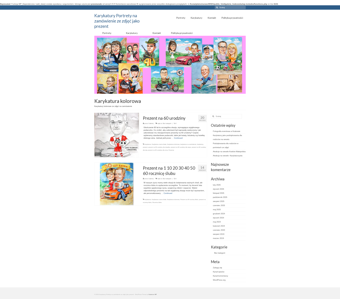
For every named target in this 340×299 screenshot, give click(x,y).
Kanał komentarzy (220, 276)
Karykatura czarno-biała (159, 144)
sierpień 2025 (218, 201)
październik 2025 (220, 197)
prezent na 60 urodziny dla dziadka (159, 147)
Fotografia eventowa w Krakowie (226, 131)
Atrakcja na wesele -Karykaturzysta (227, 156)
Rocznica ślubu (157, 202)
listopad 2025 (218, 193)
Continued (178, 138)
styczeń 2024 (218, 218)
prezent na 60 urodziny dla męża (181, 147)
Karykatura (147, 144)
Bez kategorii (167, 123)
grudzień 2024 (219, 214)
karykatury (200, 144)
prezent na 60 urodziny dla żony (158, 150)
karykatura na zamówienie (188, 144)
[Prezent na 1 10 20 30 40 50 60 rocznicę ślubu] (116, 184)
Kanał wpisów (218, 272)
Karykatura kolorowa (173, 144)
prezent (145, 147)
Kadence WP (153, 294)
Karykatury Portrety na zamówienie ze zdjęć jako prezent (117, 21)
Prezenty (171, 150)
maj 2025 (217, 209)
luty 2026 (217, 185)
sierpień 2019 (218, 234)
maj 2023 (217, 222)
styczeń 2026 (218, 189)
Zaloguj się (217, 268)
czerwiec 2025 (219, 205)
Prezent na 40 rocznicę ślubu (189, 199)
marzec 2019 (218, 238)
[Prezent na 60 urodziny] (116, 135)
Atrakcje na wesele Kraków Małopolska (229, 151)
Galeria (150, 123)
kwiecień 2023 (219, 226)
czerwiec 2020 (219, 230)
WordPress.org (219, 280)
